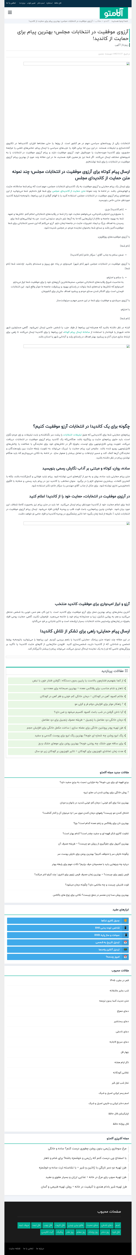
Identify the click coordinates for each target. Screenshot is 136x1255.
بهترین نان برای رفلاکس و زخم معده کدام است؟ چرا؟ (101, 823)
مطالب (98, 21)
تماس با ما (11, 3)
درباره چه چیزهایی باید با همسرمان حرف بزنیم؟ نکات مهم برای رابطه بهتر (90, 864)
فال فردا (116, 1232)
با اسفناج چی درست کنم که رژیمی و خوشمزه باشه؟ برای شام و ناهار (85, 1158)
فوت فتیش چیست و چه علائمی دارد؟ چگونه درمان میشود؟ (97, 885)
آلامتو (106, 21)
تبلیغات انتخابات (72, 435)
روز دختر (105, 1232)
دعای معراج (123, 1011)
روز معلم (81, 1232)
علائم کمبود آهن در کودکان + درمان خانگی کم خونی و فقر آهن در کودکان (81, 696)
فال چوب (48, 1225)
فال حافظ (57, 3)
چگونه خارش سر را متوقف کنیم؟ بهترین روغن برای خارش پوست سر (93, 854)
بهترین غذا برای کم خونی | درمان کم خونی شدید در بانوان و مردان (94, 803)
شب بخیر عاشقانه (119, 990)
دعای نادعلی (122, 1031)
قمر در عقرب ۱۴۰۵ (119, 980)
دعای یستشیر (121, 1021)
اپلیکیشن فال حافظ (118, 1113)
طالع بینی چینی (75, 1225)
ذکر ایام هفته (122, 1062)
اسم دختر (41, 3)
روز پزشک (93, 1232)
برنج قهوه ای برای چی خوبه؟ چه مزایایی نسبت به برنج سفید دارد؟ (94, 782)
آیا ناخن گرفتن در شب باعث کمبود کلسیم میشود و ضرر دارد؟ (88, 712)
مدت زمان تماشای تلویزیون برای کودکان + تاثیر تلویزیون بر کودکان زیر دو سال (79, 751)
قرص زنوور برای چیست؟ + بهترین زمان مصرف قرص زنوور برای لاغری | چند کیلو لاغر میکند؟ (81, 874)
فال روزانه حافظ (121, 1124)
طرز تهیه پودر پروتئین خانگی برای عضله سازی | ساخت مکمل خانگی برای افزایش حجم (75, 728)
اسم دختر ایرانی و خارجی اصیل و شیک (109, 1103)
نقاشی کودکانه (121, 1072)
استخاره (49, 3)
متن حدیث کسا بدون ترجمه (114, 1001)
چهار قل (125, 1052)
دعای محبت (92, 1225)
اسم (118, 1225)
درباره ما (22, 3)
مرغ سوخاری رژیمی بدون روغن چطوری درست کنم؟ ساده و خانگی (87, 1149)
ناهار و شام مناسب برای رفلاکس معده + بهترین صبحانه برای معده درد (83, 688)
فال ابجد (36, 1225)
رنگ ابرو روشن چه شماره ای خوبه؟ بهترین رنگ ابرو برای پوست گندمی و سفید (79, 736)
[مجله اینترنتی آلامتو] (114, 13)
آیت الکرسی (47, 1232)
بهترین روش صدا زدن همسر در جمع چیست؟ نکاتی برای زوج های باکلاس (91, 895)
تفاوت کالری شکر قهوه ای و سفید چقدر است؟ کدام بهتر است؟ (96, 833)
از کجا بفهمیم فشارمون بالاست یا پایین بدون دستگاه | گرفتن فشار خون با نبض (77, 681)
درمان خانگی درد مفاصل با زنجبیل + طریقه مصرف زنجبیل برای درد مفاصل (82, 720)
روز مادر (69, 1232)
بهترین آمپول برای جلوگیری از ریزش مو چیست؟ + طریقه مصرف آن (93, 844)
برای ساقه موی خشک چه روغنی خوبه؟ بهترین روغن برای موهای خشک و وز (80, 743)
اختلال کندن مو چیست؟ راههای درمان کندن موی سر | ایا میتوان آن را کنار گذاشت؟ (85, 813)
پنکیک (59, 1232)
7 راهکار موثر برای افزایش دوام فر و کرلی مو (99, 704)
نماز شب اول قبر (120, 1083)
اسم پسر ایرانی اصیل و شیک (114, 1093)
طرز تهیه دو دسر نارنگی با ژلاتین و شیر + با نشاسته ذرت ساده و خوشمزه (82, 1168)
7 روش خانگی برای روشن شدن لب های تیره (106, 792)
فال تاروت (60, 1225)
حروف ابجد (24, 1225)
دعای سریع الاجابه (119, 1042)
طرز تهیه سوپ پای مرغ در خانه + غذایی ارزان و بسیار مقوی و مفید (86, 1177)
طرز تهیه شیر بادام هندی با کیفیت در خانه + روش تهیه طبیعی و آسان (84, 1187)
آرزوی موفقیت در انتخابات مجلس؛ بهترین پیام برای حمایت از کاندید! (72, 35)
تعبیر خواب (31, 3)
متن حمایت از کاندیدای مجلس (68, 191)
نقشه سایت (14, 1248)
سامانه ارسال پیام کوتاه (77, 332)
